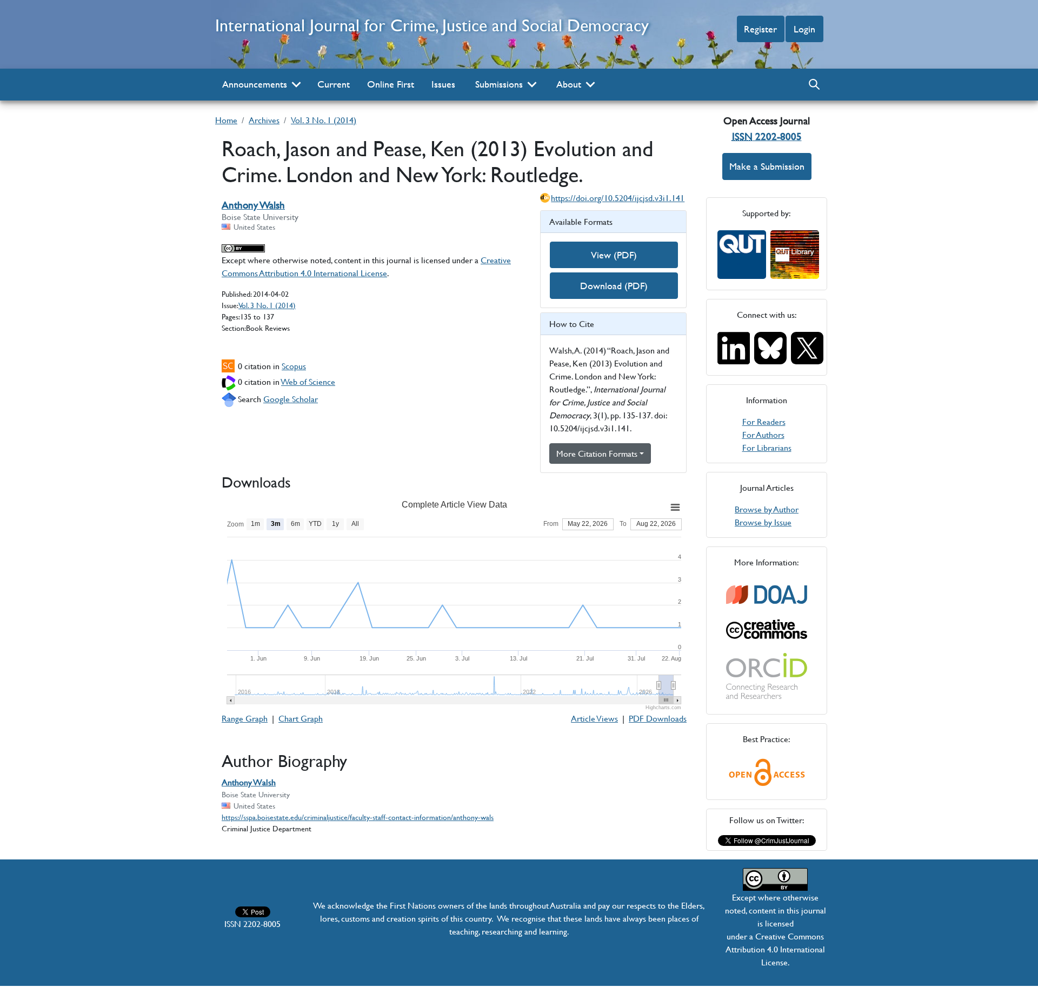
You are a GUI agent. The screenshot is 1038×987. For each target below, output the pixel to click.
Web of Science (308, 381)
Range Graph (245, 718)
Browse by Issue (763, 522)
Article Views (594, 718)
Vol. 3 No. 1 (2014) (323, 120)
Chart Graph (300, 718)
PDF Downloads (658, 718)
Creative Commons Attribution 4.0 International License (366, 266)
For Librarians (766, 447)
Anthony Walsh (253, 205)
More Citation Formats (596, 453)
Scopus (294, 365)
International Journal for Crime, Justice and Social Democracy (432, 25)
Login (804, 29)
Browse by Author (767, 509)
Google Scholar (290, 398)
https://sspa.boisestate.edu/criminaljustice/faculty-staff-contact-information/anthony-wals (358, 817)
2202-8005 (767, 136)
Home (226, 120)
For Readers (764, 421)
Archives (264, 120)
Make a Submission (766, 166)
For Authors (763, 434)
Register (760, 29)
